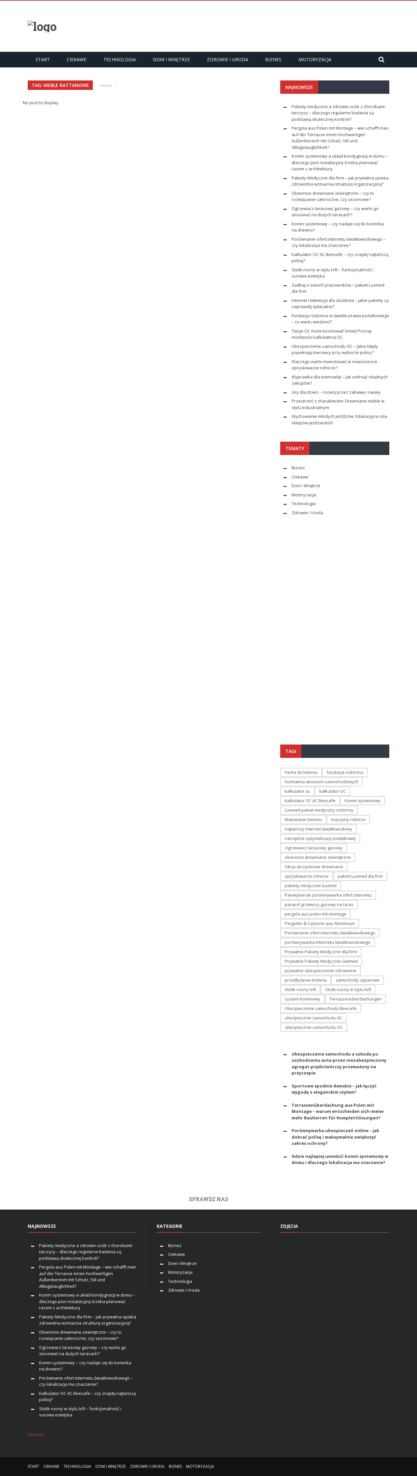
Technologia (119, 59)
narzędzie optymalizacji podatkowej (320, 838)
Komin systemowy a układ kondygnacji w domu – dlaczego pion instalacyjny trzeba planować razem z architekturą (340, 162)
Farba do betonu (301, 772)
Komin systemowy (363, 800)
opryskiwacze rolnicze (307, 876)
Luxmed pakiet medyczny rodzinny (319, 810)
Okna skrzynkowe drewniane (314, 867)
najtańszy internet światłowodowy (318, 829)
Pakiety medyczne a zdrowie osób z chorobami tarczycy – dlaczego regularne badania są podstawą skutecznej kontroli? (338, 113)
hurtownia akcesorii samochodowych (321, 782)
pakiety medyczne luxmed (311, 885)
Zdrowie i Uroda (227, 59)
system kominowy (302, 999)
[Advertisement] (270, 25)
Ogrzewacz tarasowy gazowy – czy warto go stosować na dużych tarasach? (335, 212)
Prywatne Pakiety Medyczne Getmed (321, 961)
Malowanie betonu (303, 819)
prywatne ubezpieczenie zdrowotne (320, 970)
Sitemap (36, 1434)
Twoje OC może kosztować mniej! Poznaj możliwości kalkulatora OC (331, 334)
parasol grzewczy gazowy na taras (319, 904)
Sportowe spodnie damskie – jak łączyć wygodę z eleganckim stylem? (334, 1089)
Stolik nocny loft (300, 989)
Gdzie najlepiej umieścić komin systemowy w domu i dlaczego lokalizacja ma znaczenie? (340, 1159)
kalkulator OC (332, 791)
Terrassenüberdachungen (355, 999)
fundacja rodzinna (345, 772)
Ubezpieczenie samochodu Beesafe (321, 1008)
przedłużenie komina (305, 980)
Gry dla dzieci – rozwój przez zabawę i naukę (336, 392)
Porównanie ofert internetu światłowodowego (330, 933)
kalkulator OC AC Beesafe (310, 800)
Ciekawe (76, 59)
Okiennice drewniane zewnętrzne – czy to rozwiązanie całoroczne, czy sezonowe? (333, 196)
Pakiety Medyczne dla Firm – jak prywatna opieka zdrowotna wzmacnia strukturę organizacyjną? (340, 181)
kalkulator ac (297, 791)
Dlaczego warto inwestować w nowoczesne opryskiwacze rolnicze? (334, 365)
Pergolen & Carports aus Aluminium (320, 923)
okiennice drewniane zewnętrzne (318, 857)
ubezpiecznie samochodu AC (313, 1018)
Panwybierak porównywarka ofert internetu (328, 895)
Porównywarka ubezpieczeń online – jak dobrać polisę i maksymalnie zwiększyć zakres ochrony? (335, 1137)
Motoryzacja (314, 59)
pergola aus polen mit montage (315, 914)
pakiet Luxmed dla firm (360, 876)
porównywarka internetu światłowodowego (327, 942)
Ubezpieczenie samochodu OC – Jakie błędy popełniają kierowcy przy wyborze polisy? (335, 349)
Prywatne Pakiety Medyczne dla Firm (321, 952)
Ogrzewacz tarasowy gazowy (314, 848)
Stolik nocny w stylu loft (348, 989)
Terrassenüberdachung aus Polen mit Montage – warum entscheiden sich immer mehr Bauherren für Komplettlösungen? (338, 1111)
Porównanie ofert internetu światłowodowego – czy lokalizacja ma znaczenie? (338, 242)
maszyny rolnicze (348, 819)
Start (43, 59)
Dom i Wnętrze (171, 59)
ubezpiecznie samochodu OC (314, 1027)
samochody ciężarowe (358, 980)
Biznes (273, 59)
